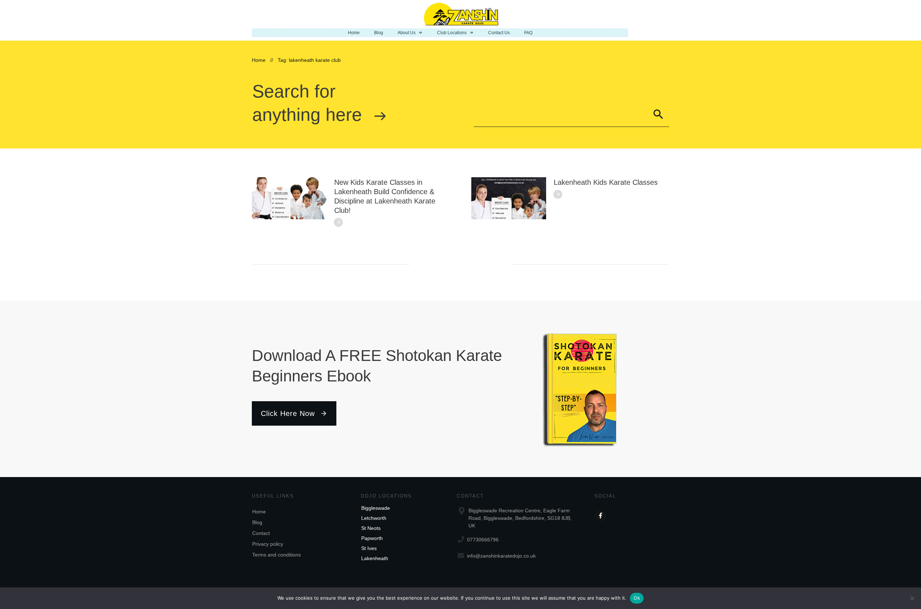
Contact (261, 533)
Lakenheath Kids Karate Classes (606, 182)
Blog (257, 522)
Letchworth (373, 518)
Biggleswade (375, 508)
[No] (912, 598)
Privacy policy (267, 544)
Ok (637, 598)
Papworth (372, 538)
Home (259, 511)
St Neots (371, 528)
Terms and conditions (276, 555)
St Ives (369, 548)
